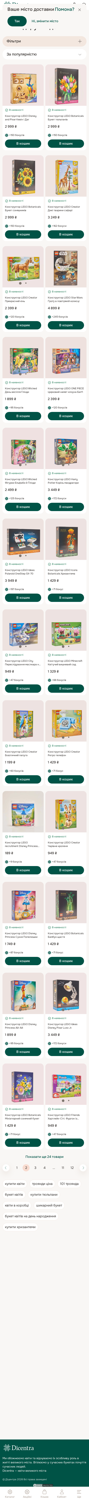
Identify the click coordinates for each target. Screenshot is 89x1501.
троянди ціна (42, 1184)
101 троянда (69, 1184)
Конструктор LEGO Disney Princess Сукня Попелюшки (21, 935)
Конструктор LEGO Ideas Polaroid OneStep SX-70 (20, 571)
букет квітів (14, 1194)
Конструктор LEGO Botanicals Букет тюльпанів (66, 117)
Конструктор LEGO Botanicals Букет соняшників (23, 208)
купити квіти (15, 1184)
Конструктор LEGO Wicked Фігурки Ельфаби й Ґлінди (21, 481)
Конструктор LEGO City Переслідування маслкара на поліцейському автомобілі (22, 664)
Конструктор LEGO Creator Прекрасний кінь (21, 299)
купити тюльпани (44, 1194)
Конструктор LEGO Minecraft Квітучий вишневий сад (65, 662)
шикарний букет (49, 1205)
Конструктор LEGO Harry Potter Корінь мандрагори (63, 481)
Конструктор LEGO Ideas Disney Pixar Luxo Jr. (62, 1026)
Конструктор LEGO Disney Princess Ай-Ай (20, 1026)
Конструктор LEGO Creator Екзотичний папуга (21, 753)
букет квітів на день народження (30, 1216)
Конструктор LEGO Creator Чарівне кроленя (64, 844)
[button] (20, 101)
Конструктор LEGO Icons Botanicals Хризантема (62, 571)
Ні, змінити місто (45, 21)
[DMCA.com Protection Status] (42, 1485)
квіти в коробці (17, 1205)
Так (17, 21)
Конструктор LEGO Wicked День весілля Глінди (21, 390)
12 (72, 1168)
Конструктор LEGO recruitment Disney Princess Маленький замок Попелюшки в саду (23, 848)
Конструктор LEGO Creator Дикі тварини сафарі (64, 208)
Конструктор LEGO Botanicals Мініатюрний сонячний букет (23, 1116)
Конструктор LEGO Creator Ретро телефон (64, 753)
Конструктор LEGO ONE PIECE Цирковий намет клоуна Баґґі (66, 390)
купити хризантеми (20, 1227)
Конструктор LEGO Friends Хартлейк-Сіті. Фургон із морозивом (64, 1118)
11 (63, 1168)
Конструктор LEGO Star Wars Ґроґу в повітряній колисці (65, 299)
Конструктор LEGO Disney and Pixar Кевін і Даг (20, 117)
